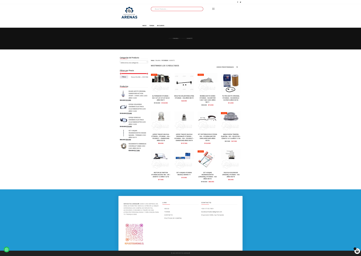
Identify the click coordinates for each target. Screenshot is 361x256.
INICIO (144, 25)
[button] (6, 249)
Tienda (167, 212)
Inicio (170, 38)
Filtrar (124, 77)
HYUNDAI (182, 38)
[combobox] (134, 62)
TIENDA (151, 25)
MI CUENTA (160, 25)
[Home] (129, 13)
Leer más (160, 179)
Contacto (168, 215)
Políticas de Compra (172, 218)
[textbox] (134, 63)
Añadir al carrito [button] (161, 103)
